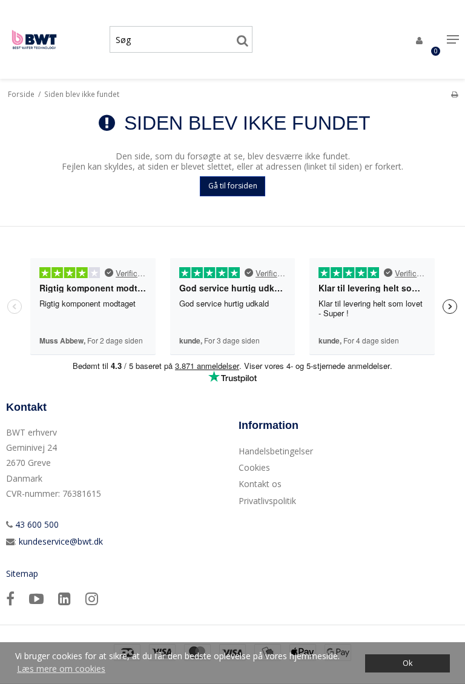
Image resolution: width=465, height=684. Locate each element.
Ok (407, 663)
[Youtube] (36, 598)
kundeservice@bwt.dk (61, 541)
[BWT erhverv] (51, 39)
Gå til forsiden (232, 186)
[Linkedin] (64, 598)
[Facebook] (10, 598)
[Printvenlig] (454, 94)
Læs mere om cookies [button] (61, 668)
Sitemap (22, 573)
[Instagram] (91, 598)
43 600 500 (36, 524)
